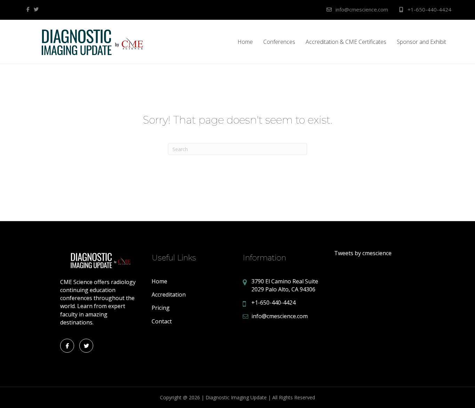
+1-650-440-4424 (428, 9)
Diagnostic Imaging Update (236, 397)
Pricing (161, 308)
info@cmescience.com (361, 9)
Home (245, 42)
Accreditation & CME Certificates (346, 42)
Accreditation (169, 294)
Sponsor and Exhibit (421, 42)
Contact (162, 321)
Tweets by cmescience (363, 253)
